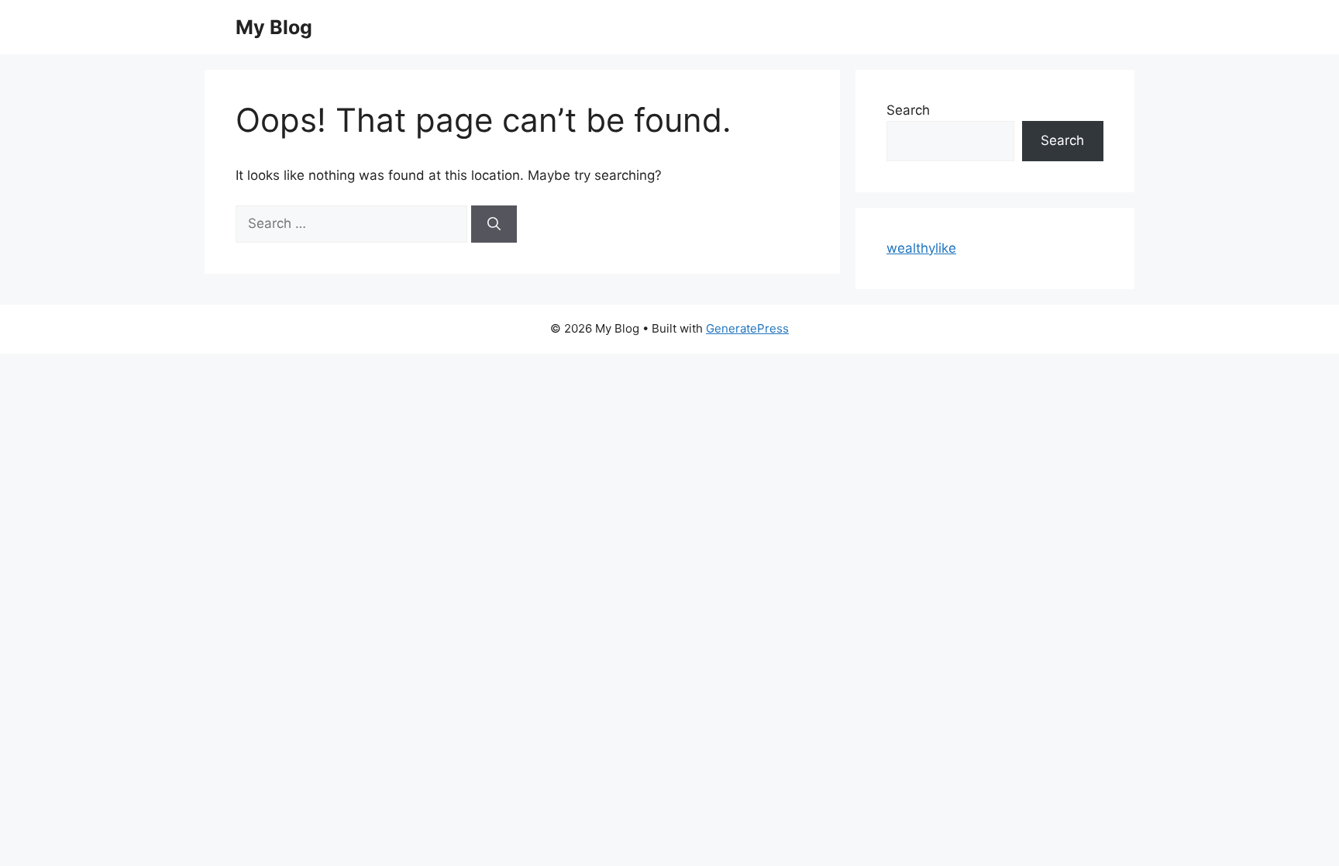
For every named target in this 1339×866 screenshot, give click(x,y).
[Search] (494, 224)
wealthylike (921, 248)
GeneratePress (747, 328)
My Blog (274, 27)
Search (908, 110)
